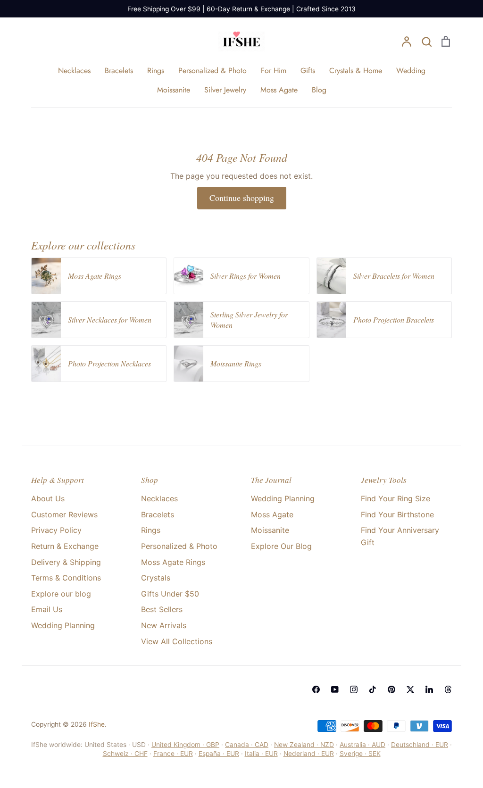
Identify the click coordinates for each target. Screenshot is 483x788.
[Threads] (448, 689)
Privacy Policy (56, 530)
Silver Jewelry (225, 89)
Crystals (155, 577)
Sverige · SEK (360, 753)
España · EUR (219, 753)
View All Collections (176, 641)
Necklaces (74, 70)
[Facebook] (316, 689)
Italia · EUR (261, 753)
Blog (319, 89)
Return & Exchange (65, 546)
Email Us (46, 609)
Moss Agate (279, 89)
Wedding (410, 70)
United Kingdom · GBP (185, 744)
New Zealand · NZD (304, 744)
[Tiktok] (372, 689)
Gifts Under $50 (170, 593)
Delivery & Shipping (66, 562)
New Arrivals (163, 625)
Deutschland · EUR (419, 744)
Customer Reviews (64, 514)
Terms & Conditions (66, 577)
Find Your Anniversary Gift (400, 536)
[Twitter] (410, 689)
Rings (155, 70)
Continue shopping (241, 197)
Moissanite (173, 89)
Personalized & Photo (212, 70)
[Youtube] (334, 689)
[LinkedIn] (429, 689)
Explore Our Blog (281, 546)
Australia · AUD (362, 744)
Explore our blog (61, 593)
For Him (273, 70)
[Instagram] (353, 689)
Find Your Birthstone (397, 514)
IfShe (97, 724)
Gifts (307, 70)
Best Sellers (162, 609)
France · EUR (173, 753)
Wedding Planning (63, 625)
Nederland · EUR (308, 753)
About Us (48, 498)
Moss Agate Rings (173, 562)
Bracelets (119, 70)
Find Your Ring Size (395, 498)
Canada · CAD (246, 744)
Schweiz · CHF (125, 753)
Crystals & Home (355, 70)
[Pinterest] (391, 689)
